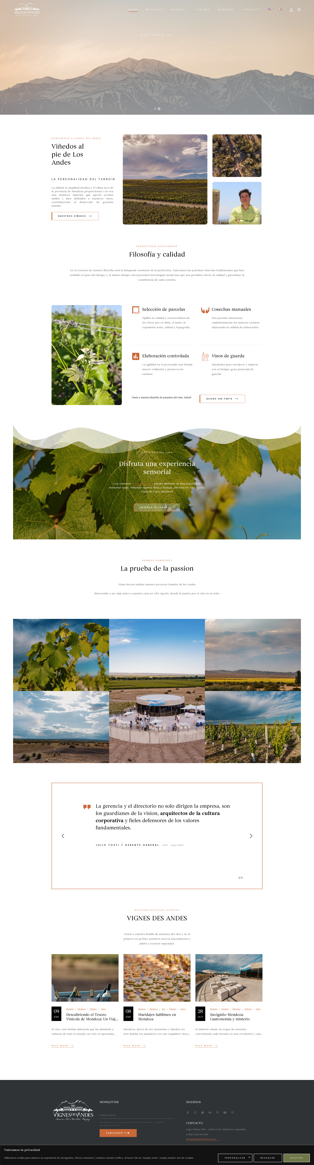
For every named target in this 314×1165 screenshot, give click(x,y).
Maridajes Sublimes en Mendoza (157, 1016)
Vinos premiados (142, 483)
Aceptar (296, 1157)
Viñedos (93, 1009)
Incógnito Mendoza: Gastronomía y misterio (230, 1016)
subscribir (115, 1133)
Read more (60, 1045)
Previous (63, 835)
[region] (157, 1155)
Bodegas (69, 1009)
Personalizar (235, 1157)
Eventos (224, 1009)
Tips (163, 1009)
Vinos (103, 1009)
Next (251, 835)
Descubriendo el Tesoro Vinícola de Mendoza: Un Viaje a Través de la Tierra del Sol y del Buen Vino (91, 1021)
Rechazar (268, 1157)
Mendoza (82, 1009)
